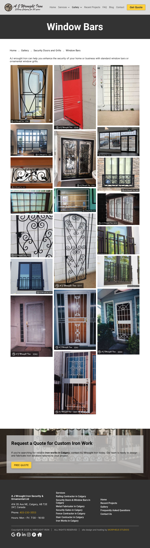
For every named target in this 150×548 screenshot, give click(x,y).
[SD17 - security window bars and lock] (32, 236)
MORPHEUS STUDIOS (118, 529)
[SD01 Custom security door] (75, 382)
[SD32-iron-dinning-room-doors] (32, 140)
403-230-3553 (28, 512)
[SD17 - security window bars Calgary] (75, 250)
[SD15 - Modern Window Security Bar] (32, 276)
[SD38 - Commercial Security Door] (75, 97)
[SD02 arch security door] (32, 326)
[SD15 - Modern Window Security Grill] (118, 271)
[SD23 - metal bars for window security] (32, 202)
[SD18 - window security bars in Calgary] (118, 209)
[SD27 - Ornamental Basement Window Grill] (32, 172)
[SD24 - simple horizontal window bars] (75, 200)
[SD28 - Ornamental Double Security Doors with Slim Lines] (75, 159)
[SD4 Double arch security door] (118, 322)
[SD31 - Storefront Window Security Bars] (118, 141)
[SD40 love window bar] (32, 94)
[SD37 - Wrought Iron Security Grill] (118, 95)
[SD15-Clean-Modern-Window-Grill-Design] (118, 240)
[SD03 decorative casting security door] (75, 320)
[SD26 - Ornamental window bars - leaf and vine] (118, 175)
